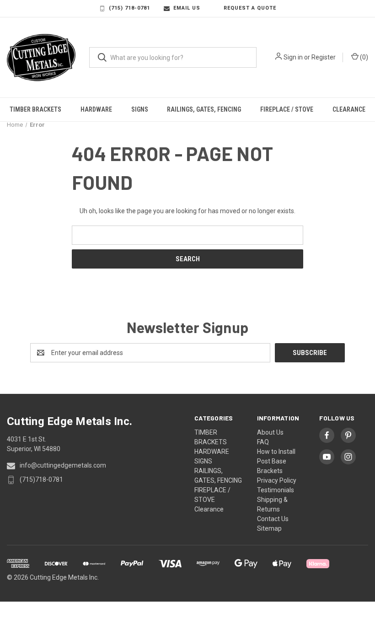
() (363, 57)
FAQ (263, 442)
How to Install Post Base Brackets (276, 461)
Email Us (186, 8)
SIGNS (139, 109)
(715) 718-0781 (129, 8)
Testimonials (275, 490)
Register (323, 57)
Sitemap (269, 528)
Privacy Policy (276, 480)
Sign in (293, 57)
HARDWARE (96, 109)
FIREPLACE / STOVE (286, 109)
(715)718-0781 (41, 479)
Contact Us (273, 518)
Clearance (348, 109)
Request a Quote (250, 8)
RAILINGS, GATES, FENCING (204, 109)
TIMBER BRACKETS (35, 109)
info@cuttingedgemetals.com (63, 465)
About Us (270, 432)
